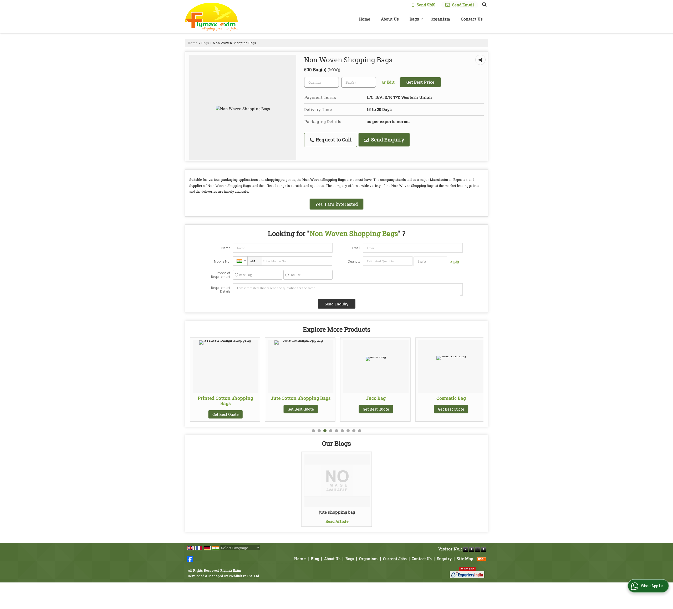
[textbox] (358, 82)
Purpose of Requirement (220, 275)
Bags (414, 19)
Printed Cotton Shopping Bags (225, 400)
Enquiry (444, 558)
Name (225, 248)
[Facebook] (190, 558)
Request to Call (333, 139)
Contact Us (472, 19)
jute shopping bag (337, 512)
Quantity (354, 261)
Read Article (337, 521)
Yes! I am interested (336, 204)
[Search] (483, 4)
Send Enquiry (387, 139)
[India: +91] (240, 261)
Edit (390, 82)
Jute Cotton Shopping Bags (300, 398)
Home (364, 19)
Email (356, 248)
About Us (390, 19)
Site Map (465, 558)
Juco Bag (376, 398)
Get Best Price (420, 82)
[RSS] (481, 558)
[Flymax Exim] (212, 17)
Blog (315, 558)
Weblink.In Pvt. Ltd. (244, 576)
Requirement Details (220, 289)
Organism (440, 19)
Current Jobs (395, 558)
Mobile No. (222, 261)
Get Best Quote (225, 414)
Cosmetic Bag (451, 398)
